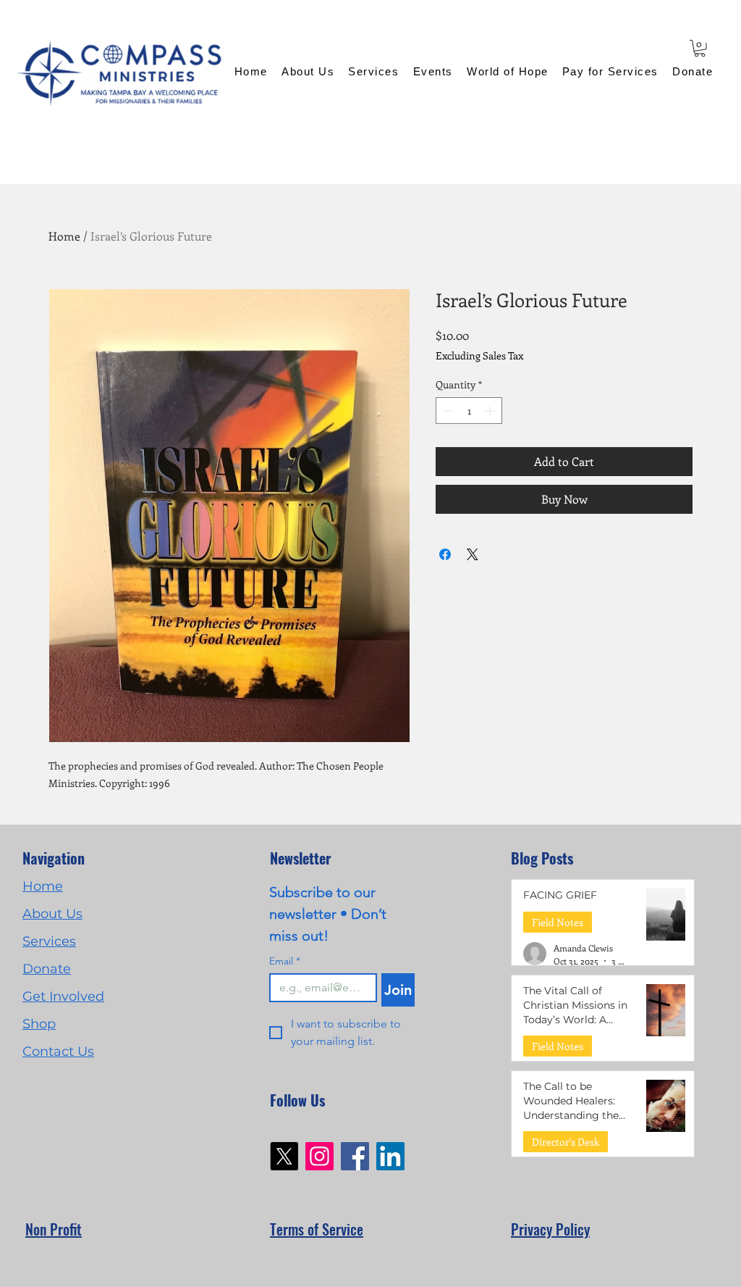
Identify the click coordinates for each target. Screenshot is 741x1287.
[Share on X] (472, 554)
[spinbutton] (469, 410)
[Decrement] (447, 410)
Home (64, 235)
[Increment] (491, 410)
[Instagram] (319, 1156)
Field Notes (557, 922)
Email (284, 961)
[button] (700, 48)
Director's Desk (565, 1142)
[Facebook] (355, 1156)
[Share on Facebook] (445, 554)
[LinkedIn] (390, 1156)
